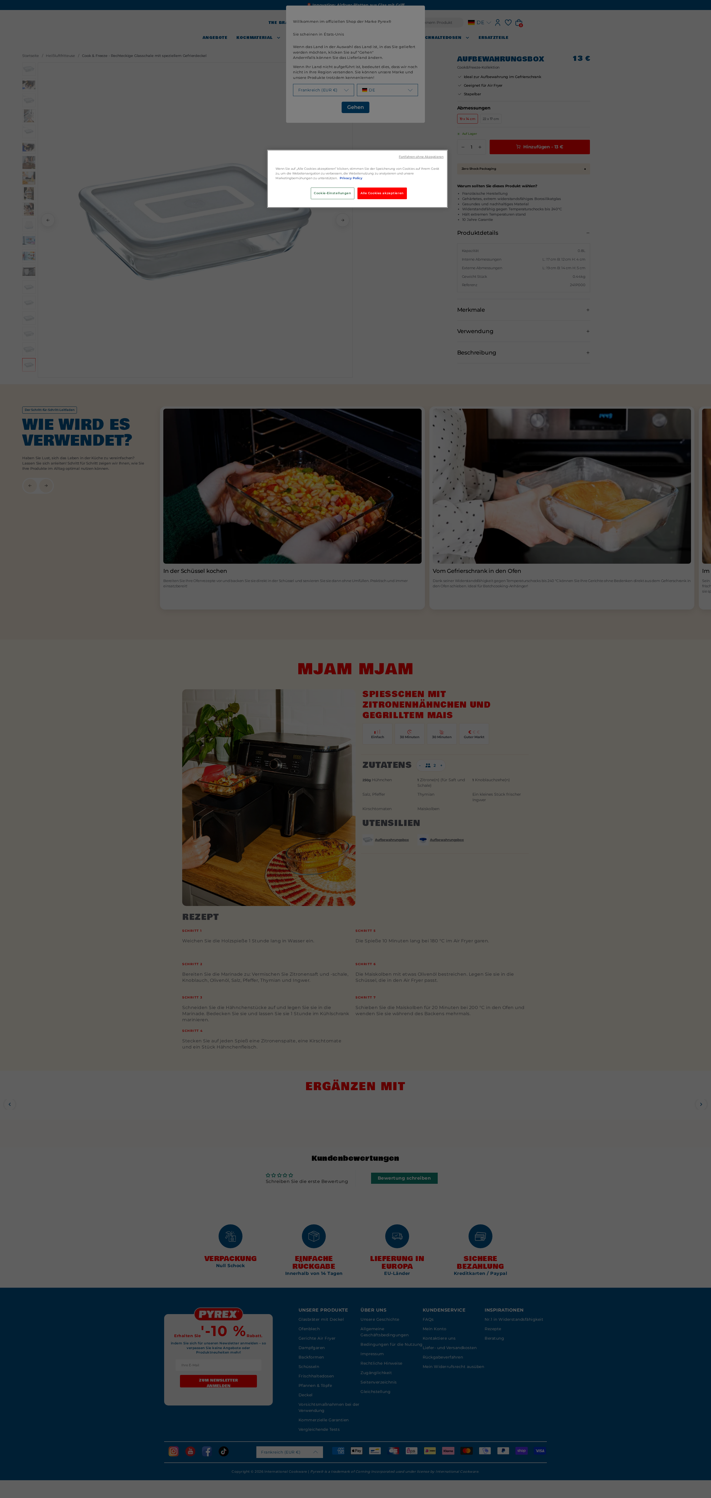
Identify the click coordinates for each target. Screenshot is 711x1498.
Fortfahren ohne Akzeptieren (421, 157)
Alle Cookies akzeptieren (382, 193)
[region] (357, 179)
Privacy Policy (351, 178)
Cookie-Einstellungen (332, 193)
